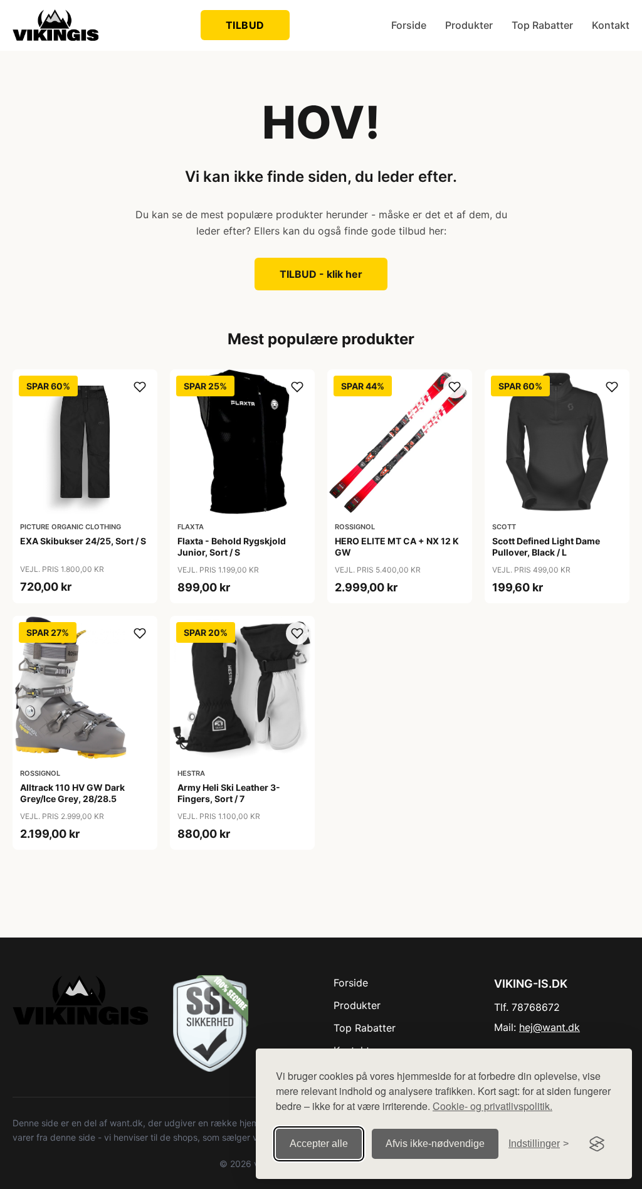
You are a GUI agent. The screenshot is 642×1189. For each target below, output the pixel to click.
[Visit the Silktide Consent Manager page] (597, 1144)
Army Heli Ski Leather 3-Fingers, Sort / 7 (228, 793)
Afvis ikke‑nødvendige (435, 1143)
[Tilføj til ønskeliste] (140, 387)
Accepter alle (319, 1143)
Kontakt (610, 25)
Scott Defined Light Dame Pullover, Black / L (546, 547)
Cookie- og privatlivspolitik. (492, 1106)
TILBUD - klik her (321, 274)
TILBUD (245, 25)
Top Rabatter (542, 25)
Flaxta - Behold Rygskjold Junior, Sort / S (231, 547)
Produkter (469, 25)
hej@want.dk (549, 1027)
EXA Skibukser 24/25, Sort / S (83, 541)
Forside (408, 25)
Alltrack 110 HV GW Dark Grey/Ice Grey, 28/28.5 (72, 793)
